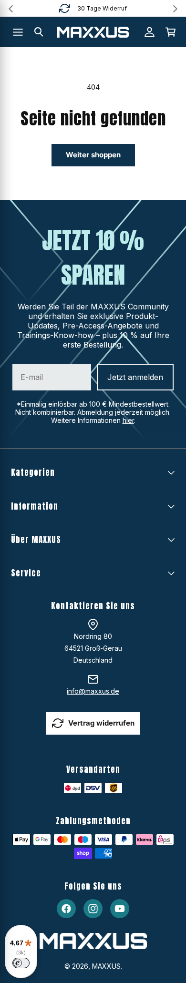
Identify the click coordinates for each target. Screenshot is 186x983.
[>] (175, 8)
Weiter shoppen (93, 154)
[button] (38, 31)
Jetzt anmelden (135, 377)
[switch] (21, 963)
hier (128, 420)
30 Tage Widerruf (102, 8)
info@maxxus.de (93, 691)
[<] (10, 8)
